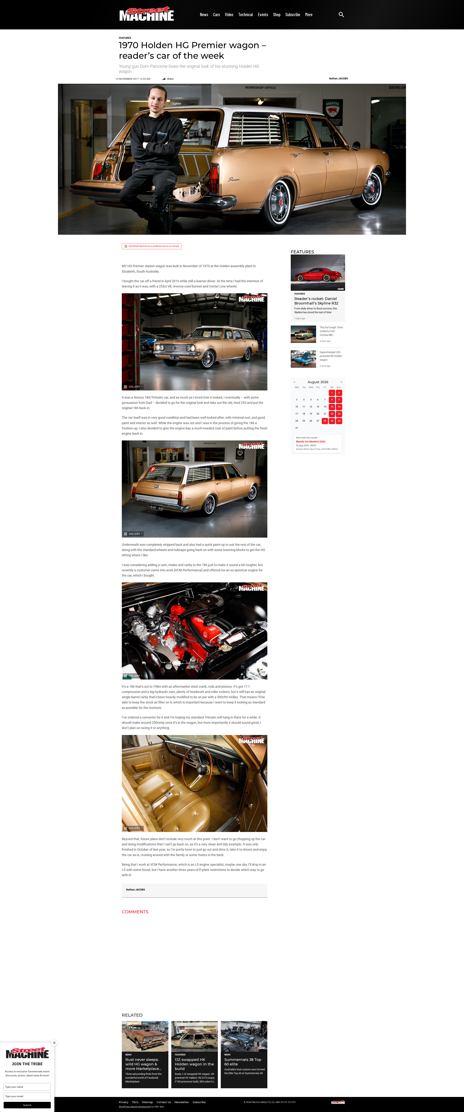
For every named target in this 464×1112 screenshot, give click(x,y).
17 (296, 414)
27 (318, 421)
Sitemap (148, 1102)
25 (304, 421)
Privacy (124, 1102)
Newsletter (182, 1102)
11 (304, 406)
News (204, 14)
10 (296, 406)
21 (325, 414)
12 (311, 406)
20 (318, 414)
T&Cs (135, 1102)
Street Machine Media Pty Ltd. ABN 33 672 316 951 (271, 1102)
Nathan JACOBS (135, 889)
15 (332, 406)
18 (304, 414)
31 (296, 428)
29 (332, 421)
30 (339, 421)
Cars (216, 14)
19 (311, 414)
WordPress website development (135, 1106)
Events (263, 14)
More (308, 14)
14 (325, 406)
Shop (276, 14)
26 (311, 421)
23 (339, 414)
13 (318, 406)
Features (125, 37)
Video (229, 14)
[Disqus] (194, 961)
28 (325, 421)
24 (296, 421)
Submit (27, 1105)
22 (332, 414)
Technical (245, 14)
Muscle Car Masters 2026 (310, 441)
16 (339, 406)
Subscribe (292, 14)
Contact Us (164, 1102)
